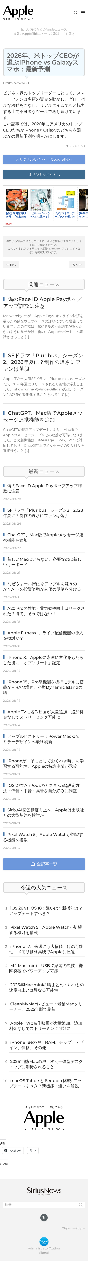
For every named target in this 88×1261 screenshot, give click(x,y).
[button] (76, 12)
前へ (13, 265)
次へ (75, 265)
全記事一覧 (47, 863)
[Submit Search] (81, 1205)
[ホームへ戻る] (18, 12)
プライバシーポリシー (72, 1228)
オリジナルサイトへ (44, 175)
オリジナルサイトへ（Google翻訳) (44, 159)
